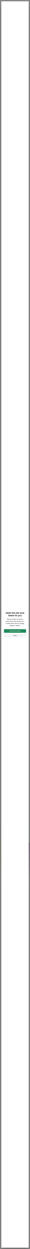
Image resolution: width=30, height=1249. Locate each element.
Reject (15, 635)
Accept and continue (15, 631)
